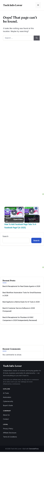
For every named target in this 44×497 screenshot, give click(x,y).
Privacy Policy (8, 429)
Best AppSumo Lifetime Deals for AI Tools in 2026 (21, 302)
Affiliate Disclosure (9, 433)
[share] (20, 209)
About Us (6, 415)
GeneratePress (34, 449)
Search (5, 236)
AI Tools (6, 393)
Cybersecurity (8, 401)
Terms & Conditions (10, 437)
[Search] (37, 38)
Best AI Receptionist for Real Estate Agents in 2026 (21, 286)
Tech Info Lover (12, 5)
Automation (7, 397)
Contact (6, 419)
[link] (8, 210)
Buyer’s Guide (8, 405)
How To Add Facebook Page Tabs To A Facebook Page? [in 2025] (14, 210)
